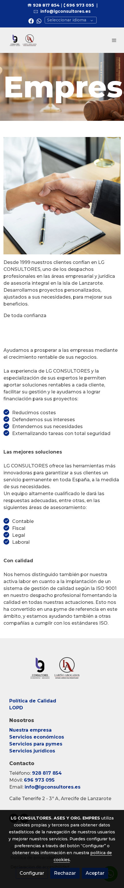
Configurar (32, 873)
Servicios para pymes (36, 744)
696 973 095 (80, 5)
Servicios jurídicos (32, 751)
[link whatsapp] (39, 20)
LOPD (17, 708)
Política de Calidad (32, 701)
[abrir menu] (114, 40)
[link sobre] (62, 671)
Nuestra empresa (30, 730)
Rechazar (65, 873)
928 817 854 (47, 773)
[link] (23, 40)
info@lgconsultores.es (65, 11)
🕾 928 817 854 (44, 5)
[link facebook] (31, 20)
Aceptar (95, 873)
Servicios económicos (36, 737)
